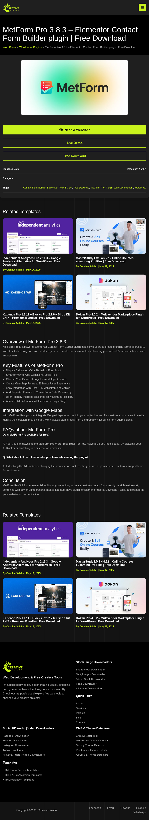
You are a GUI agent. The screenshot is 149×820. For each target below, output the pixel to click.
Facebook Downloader (16, 735)
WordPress (140, 187)
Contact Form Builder (34, 187)
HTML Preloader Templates (18, 779)
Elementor (52, 187)
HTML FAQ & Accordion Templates (22, 774)
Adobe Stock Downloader (90, 679)
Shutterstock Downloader (90, 669)
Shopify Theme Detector (90, 745)
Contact (80, 722)
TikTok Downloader (14, 749)
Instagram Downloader (16, 745)
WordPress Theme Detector (92, 740)
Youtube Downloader (15, 740)
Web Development (123, 187)
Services (81, 708)
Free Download (81, 187)
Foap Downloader (86, 683)
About (79, 703)
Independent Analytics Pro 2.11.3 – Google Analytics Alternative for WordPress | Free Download (32, 261)
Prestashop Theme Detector (92, 749)
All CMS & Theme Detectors (92, 754)
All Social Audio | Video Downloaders (24, 754)
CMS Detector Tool (87, 735)
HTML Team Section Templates (21, 770)
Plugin (109, 187)
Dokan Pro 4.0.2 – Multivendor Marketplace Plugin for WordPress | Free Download (110, 316)
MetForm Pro (97, 187)
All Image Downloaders (89, 688)
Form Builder (65, 187)
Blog (78, 717)
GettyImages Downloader (90, 674)
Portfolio (80, 712)
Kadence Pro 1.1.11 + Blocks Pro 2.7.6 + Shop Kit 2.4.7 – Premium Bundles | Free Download (36, 316)
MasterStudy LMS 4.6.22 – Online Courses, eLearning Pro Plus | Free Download (105, 260)
